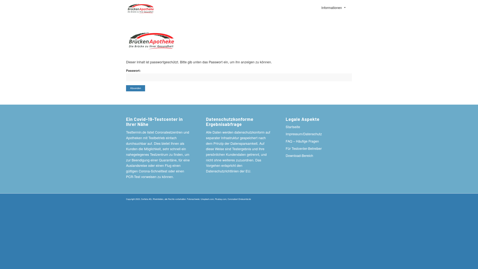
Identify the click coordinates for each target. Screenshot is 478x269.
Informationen (331, 7)
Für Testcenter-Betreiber (304, 148)
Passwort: (133, 70)
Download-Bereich (299, 155)
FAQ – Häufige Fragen (302, 141)
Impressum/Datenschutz (304, 133)
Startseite (293, 126)
